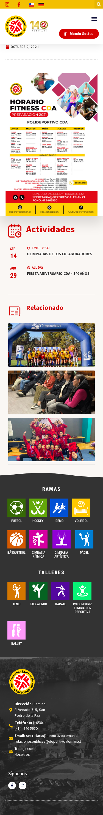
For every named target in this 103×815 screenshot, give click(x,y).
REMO (59, 521)
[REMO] (59, 508)
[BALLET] (16, 630)
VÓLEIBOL (81, 521)
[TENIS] (16, 591)
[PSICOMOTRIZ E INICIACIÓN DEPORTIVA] (82, 591)
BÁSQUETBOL (16, 553)
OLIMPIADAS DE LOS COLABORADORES (59, 253)
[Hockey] (38, 508)
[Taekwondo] (38, 591)
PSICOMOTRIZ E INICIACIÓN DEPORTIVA (82, 608)
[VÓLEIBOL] (81, 508)
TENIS (16, 604)
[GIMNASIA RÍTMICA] (38, 539)
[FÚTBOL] (16, 508)
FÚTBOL (16, 521)
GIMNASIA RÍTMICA (38, 554)
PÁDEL (84, 553)
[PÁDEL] (84, 539)
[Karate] (60, 591)
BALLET (16, 644)
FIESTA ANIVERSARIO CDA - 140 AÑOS (58, 273)
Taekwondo (38, 604)
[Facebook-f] (12, 785)
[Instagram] (22, 785)
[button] (98, 4)
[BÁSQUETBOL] (16, 539)
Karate (60, 604)
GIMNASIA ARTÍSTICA (61, 554)
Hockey (37, 521)
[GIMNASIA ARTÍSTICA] (61, 539)
